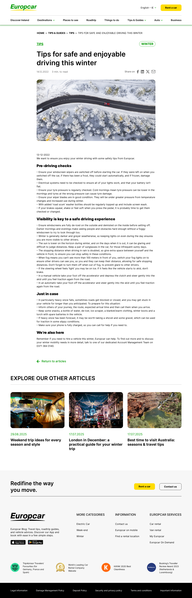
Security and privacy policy (108, 590)
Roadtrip (91, 20)
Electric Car (83, 523)
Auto (157, 20)
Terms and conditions (141, 590)
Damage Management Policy (50, 590)
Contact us (170, 486)
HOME (40, 32)
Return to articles (54, 361)
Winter (147, 44)
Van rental (155, 530)
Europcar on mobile (126, 530)
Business (176, 20)
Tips (71, 32)
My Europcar (157, 536)
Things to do (111, 20)
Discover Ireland (19, 20)
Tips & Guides (136, 20)
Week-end (82, 530)
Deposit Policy (80, 590)
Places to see (70, 20)
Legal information (18, 590)
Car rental (155, 523)
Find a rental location (127, 536)
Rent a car (171, 7)
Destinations (44, 20)
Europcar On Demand (162, 542)
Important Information (171, 590)
